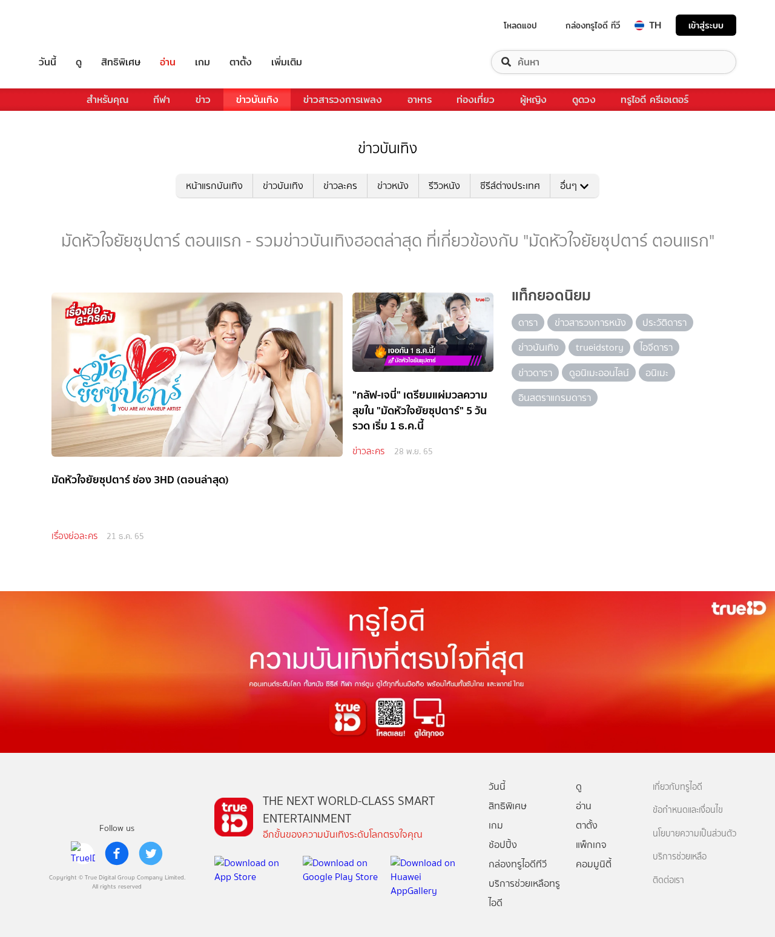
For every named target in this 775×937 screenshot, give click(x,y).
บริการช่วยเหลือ (680, 856)
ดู (79, 62)
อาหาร (419, 99)
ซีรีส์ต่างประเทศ (510, 186)
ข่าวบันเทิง (257, 99)
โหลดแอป (520, 25)
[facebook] (117, 853)
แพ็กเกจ (591, 845)
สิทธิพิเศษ (120, 62)
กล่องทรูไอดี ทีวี (593, 25)
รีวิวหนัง (444, 186)
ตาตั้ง (240, 62)
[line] (83, 853)
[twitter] (151, 853)
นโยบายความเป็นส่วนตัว (694, 833)
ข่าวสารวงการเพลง (342, 99)
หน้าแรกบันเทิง (214, 186)
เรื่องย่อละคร (74, 536)
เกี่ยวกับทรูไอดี (677, 787)
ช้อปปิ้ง (503, 845)
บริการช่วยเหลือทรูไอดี (524, 893)
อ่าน (168, 62)
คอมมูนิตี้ (594, 864)
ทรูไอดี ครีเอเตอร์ (654, 99)
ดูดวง (584, 99)
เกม (202, 62)
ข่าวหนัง (393, 186)
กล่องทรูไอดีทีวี (518, 864)
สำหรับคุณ (107, 99)
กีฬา (161, 99)
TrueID (75, 25)
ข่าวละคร (340, 186)
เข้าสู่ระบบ (706, 25)
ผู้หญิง (533, 99)
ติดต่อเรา (668, 880)
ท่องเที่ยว (476, 99)
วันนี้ (47, 62)
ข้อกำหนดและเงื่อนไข (688, 810)
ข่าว (203, 99)
